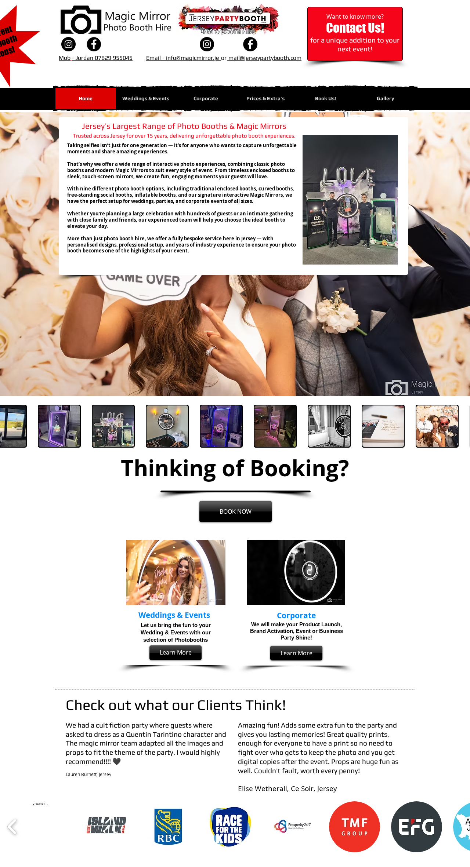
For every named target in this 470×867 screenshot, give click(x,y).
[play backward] (12, 827)
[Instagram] (68, 44)
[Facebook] (94, 44)
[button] (265, 98)
